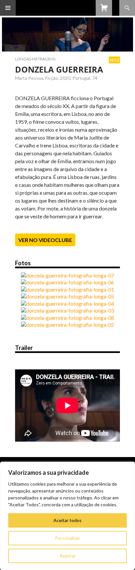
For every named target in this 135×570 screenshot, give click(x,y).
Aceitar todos (67, 520)
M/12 (114, 60)
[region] (67, 516)
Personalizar (67, 538)
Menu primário (8, 8)
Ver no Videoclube (45, 240)
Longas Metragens (35, 58)
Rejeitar (68, 556)
